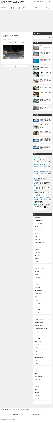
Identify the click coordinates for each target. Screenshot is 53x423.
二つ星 (37, 395)
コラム (36, 402)
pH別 (36, 360)
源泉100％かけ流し (39, 226)
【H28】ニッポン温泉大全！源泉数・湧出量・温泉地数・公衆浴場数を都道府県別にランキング (45, 140)
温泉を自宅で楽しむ (39, 268)
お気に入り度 (38, 383)
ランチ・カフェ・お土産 (47, 8)
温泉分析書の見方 (16, 414)
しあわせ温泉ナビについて (35, 414)
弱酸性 (37, 370)
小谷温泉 (49, 171)
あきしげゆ (37, 157)
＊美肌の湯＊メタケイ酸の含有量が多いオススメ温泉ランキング (45, 107)
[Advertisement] (26, 20)
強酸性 (37, 363)
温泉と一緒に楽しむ (39, 242)
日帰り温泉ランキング (4, 8)
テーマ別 (37, 335)
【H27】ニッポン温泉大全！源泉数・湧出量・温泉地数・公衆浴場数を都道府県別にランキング (45, 146)
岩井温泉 (36, 173)
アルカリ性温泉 (39, 159)
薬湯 (37, 354)
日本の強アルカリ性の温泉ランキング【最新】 (45, 60)
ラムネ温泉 (38, 341)
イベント (38, 265)
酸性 (37, 367)
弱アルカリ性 (39, 376)
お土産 (37, 255)
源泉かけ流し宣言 (40, 319)
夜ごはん (38, 252)
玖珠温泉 (36, 197)
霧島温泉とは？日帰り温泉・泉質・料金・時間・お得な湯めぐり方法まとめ (9, 71)
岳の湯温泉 (43, 173)
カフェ (37, 249)
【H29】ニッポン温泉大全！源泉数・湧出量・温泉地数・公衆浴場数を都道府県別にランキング (45, 120)
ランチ (44, 164)
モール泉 (36, 164)
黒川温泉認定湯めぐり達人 (42, 328)
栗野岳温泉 (37, 180)
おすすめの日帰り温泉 (40, 223)
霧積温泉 (47, 204)
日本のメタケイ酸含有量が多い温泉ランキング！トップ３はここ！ (45, 74)
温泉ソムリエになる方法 (38, 8)
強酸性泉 (49, 173)
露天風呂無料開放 (38, 206)
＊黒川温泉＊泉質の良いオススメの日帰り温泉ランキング (45, 87)
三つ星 (37, 392)
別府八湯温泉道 (39, 322)
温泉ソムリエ (44, 180)
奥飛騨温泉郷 (43, 171)
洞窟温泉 (38, 347)
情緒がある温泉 (39, 357)
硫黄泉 (37, 281)
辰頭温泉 (36, 199)
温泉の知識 (37, 239)
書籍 (37, 261)
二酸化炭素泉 (39, 290)
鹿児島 (39, 312)
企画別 (36, 316)
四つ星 (37, 389)
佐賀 (39, 309)
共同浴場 (38, 351)
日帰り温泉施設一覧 (12, 8)
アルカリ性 (38, 379)
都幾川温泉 (43, 199)
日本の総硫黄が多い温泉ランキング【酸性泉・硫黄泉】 (45, 46)
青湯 (46, 207)
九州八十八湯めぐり (40, 332)
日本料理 (44, 178)
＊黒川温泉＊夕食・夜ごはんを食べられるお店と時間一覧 (45, 93)
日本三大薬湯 (37, 178)
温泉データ (30, 8)
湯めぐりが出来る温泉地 (40, 229)
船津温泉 (42, 197)
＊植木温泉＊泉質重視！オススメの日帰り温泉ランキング (45, 132)
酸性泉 (37, 284)
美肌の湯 (38, 344)
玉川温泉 (37, 195)
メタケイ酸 (46, 162)
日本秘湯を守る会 (40, 325)
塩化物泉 (38, 277)
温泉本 (36, 185)
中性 (37, 373)
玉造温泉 (44, 194)
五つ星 (37, 386)
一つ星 (37, 398)
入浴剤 (49, 166)
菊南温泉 (48, 197)
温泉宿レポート (38, 233)
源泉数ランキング (42, 192)
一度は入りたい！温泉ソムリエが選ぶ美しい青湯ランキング (45, 67)
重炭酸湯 (49, 199)
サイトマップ (24, 414)
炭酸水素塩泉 (39, 293)
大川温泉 (36, 171)
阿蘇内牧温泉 (39, 204)
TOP (10, 409)
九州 (37, 300)
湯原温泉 (36, 190)
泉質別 (36, 274)
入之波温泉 (43, 166)
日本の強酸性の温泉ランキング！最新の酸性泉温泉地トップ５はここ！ (45, 54)
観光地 (37, 258)
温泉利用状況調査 (42, 183)
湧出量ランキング (42, 188)
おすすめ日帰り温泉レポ (22, 8)
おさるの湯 (44, 157)
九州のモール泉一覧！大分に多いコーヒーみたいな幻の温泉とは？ (45, 80)
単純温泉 (38, 287)
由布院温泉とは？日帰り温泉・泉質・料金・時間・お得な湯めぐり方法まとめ (45, 100)
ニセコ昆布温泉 (37, 161)
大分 (39, 306)
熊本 (39, 303)
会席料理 (36, 166)
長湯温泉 (39, 202)
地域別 (36, 296)
